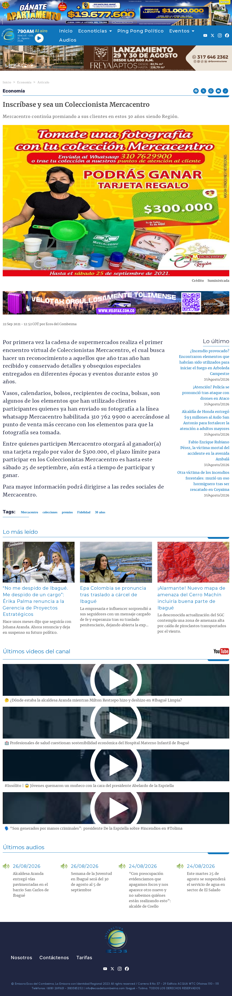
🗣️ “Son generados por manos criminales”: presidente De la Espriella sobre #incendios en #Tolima (93, 828)
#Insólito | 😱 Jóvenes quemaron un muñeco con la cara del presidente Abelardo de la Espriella (89, 786)
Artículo (43, 82)
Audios (68, 40)
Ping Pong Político (140, 31)
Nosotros (21, 957)
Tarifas (84, 957)
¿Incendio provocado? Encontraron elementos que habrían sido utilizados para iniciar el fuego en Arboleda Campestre (204, 362)
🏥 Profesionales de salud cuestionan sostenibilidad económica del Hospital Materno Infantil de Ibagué (97, 743)
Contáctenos (54, 957)
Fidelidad (83, 512)
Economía (24, 82)
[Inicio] (8, 35)
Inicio (66, 31)
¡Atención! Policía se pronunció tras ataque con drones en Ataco (205, 392)
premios (67, 512)
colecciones (50, 512)
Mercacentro (29, 512)
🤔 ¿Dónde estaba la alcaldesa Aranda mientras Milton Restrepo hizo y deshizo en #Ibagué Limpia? (93, 700)
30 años (100, 512)
